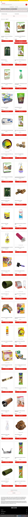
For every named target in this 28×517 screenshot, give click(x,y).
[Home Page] (3, 3)
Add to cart (7, 64)
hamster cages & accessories (4, 502)
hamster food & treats (15, 501)
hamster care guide (3, 498)
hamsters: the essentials (21, 502)
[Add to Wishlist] (12, 21)
